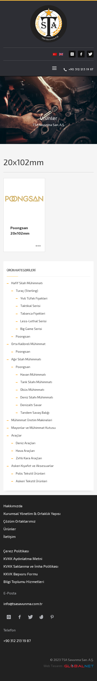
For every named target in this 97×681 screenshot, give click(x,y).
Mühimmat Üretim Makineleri (31, 420)
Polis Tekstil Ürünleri (30, 473)
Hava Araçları (25, 450)
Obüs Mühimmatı (32, 389)
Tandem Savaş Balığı (34, 412)
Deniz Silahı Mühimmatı (36, 397)
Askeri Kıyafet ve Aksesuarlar (32, 466)
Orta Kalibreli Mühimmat (28, 344)
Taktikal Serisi (30, 306)
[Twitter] (90, 54)
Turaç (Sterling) (27, 291)
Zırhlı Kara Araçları (29, 458)
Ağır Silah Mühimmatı (26, 359)
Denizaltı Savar (31, 405)
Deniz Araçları (25, 443)
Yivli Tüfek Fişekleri (33, 298)
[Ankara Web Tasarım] (79, 666)
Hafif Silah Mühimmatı (27, 283)
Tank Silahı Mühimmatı (36, 382)
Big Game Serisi (31, 329)
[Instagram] (72, 54)
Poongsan (23, 336)
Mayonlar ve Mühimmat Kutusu (33, 428)
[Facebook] (81, 54)
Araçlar (16, 435)
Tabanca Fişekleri (32, 313)
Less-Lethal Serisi (33, 321)
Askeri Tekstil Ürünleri (31, 481)
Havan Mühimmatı (33, 374)
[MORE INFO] (38, 246)
